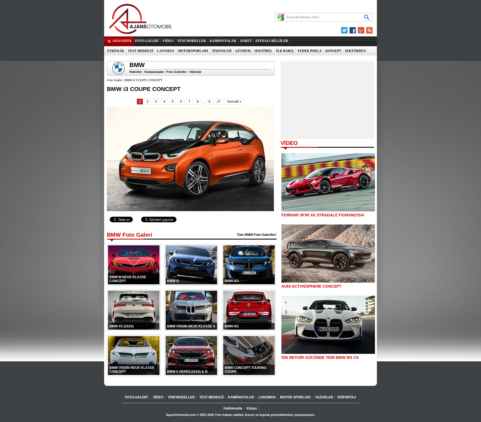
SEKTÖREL (263, 51)
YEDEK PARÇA (309, 51)
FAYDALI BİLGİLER (272, 41)
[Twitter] (345, 29)
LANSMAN (165, 51)
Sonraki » (234, 101)
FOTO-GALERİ (147, 41)
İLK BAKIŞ (285, 51)
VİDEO (167, 41)
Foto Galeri (114, 80)
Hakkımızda (233, 408)
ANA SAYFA (121, 41)
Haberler (135, 71)
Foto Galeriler (176, 71)
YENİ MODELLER (191, 41)
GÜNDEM (243, 51)
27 (219, 101)
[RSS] (368, 29)
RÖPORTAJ (347, 397)
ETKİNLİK (115, 51)
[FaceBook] (353, 29)
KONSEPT (333, 51)
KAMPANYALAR (223, 41)
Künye (252, 408)
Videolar (195, 71)
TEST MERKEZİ (140, 51)
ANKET (246, 41)
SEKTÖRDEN (355, 51)
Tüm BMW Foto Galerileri (256, 235)
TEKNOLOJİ (222, 51)
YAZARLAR (324, 397)
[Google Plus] (360, 29)
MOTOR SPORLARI (295, 397)
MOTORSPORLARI (193, 51)
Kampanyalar (154, 71)
